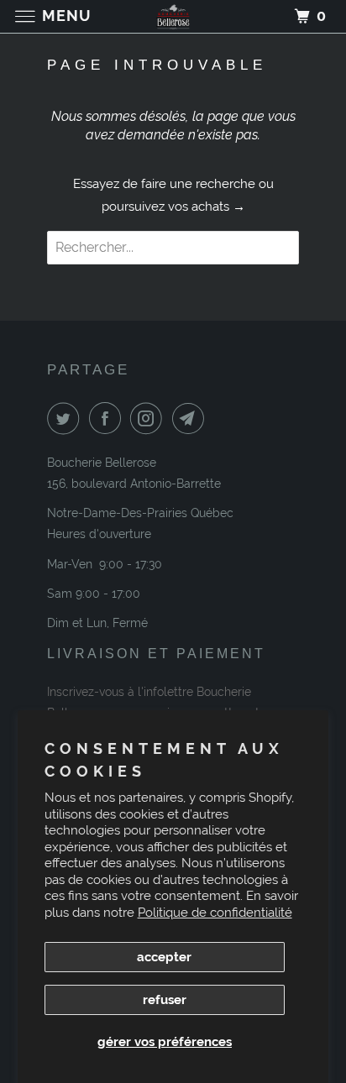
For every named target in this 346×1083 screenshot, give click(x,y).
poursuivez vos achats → (173, 206)
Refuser (164, 999)
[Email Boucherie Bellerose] (191, 418)
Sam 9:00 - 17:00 (93, 593)
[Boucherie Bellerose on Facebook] (108, 418)
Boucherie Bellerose (101, 462)
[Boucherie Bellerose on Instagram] (149, 418)
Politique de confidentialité (215, 912)
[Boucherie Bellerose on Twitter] (66, 418)
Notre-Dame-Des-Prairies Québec (140, 513)
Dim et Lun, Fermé (97, 623)
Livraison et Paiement (156, 653)
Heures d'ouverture (99, 534)
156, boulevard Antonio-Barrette (134, 483)
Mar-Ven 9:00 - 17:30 (104, 564)
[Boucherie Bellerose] (173, 16)
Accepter (164, 957)
